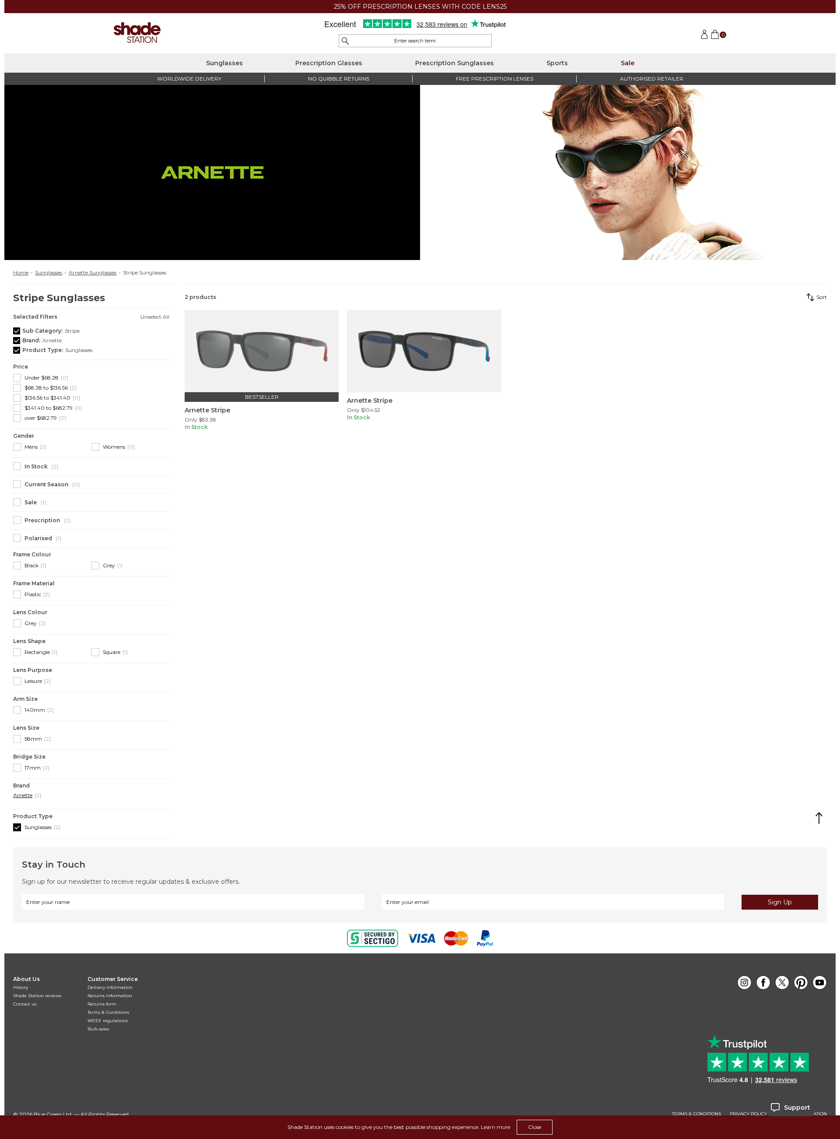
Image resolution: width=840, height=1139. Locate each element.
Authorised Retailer (651, 78)
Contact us (24, 1004)
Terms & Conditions (108, 1012)
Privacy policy (748, 1114)
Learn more (495, 1127)
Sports (557, 63)
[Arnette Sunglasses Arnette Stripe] (262, 351)
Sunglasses (224, 63)
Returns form (102, 1004)
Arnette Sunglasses (92, 272)
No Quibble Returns (338, 78)
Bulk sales (98, 1029)
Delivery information (110, 987)
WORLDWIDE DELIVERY (189, 78)
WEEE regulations (108, 1020)
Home (20, 272)
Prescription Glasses (328, 63)
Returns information (110, 995)
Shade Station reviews (37, 995)
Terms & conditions (696, 1114)
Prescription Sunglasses (454, 63)
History (20, 987)
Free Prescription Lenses (494, 78)
